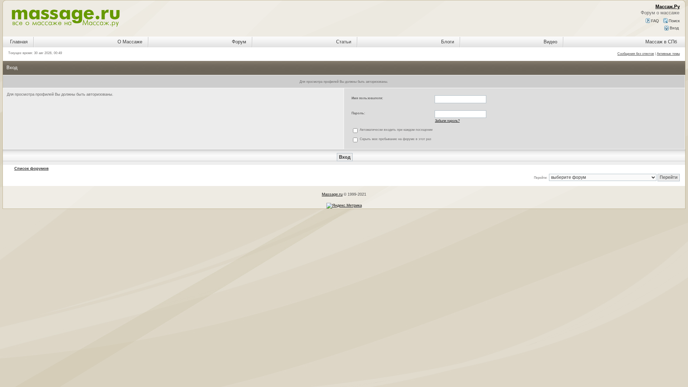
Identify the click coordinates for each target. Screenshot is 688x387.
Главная (19, 41)
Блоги (447, 41)
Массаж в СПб (661, 41)
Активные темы (668, 54)
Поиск (674, 21)
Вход (674, 28)
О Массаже (130, 41)
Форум (239, 41)
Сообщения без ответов (635, 54)
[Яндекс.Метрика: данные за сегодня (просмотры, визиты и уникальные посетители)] (344, 206)
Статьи (343, 41)
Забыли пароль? (447, 121)
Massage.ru (332, 194)
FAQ (654, 21)
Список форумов (31, 168)
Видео (550, 41)
